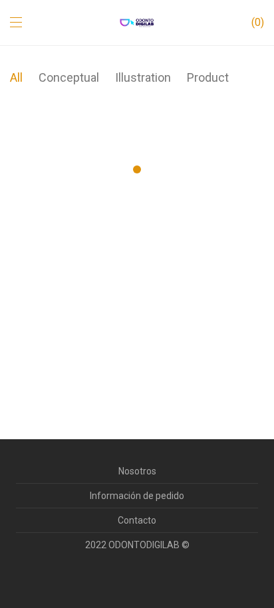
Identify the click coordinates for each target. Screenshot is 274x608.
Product (208, 77)
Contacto (137, 520)
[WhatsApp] (157, 577)
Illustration (143, 77)
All (16, 77)
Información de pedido (137, 495)
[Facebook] (117, 577)
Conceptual (69, 77)
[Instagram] (137, 577)
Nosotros (137, 471)
